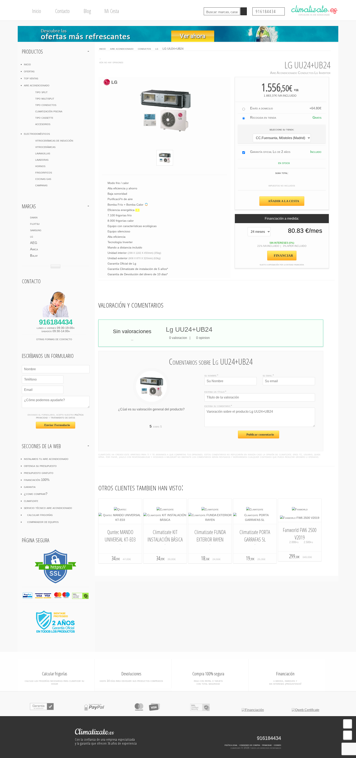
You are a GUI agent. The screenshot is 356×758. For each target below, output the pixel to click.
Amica (34, 249)
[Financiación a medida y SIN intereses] (253, 710)
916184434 (267, 11)
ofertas (29, 71)
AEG (33, 243)
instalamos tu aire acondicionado (46, 458)
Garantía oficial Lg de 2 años (270, 151)
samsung (35, 230)
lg (31, 236)
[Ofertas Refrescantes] (178, 34)
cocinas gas (43, 178)
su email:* (268, 375)
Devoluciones (131, 673)
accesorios (42, 124)
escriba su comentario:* (218, 406)
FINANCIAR (283, 255)
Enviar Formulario (56, 425)
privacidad (267, 745)
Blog (87, 11)
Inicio (36, 11)
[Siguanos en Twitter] (271, 731)
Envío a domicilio (261, 108)
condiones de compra (249, 745)
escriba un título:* (215, 391)
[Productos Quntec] (120, 509)
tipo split (41, 92)
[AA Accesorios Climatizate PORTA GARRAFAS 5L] (254, 519)
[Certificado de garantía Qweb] (305, 710)
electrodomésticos (37, 133)
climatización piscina (48, 111)
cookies (277, 745)
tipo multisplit (44, 98)
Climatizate (94, 732)
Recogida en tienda (263, 117)
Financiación (285, 673)
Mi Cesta (111, 11)
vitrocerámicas (45, 147)
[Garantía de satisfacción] (42, 710)
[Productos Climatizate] (165, 509)
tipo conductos (45, 105)
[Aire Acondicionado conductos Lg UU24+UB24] (164, 158)
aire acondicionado (36, 85)
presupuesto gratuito (38, 472)
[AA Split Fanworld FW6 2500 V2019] (299, 517)
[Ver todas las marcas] (55, 266)
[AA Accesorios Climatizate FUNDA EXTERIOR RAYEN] (210, 519)
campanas (41, 185)
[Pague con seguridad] (94, 710)
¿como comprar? (35, 494)
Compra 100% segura (208, 673)
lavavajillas (42, 153)
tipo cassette (44, 117)
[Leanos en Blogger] (278, 731)
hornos (40, 166)
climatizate (31, 501)
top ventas (31, 78)
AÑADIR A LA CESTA (283, 201)
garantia (29, 487)
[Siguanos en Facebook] (264, 731)
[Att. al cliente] (347, 723)
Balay (34, 255)
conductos (144, 48)
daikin (33, 217)
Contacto (62, 11)
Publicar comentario (260, 434)
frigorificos (43, 172)
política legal (231, 745)
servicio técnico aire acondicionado (48, 508)
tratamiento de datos (63, 417)
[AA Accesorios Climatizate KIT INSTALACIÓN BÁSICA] (165, 519)
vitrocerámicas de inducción (54, 140)
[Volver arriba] (347, 735)
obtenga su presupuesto (40, 465)
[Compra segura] (147, 710)
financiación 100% (36, 480)
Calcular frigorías (54, 673)
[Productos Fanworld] (300, 509)
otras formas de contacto (54, 339)
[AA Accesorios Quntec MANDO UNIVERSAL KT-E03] (120, 519)
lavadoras (41, 159)
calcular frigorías (39, 515)
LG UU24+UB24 (173, 48)
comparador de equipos (42, 522)
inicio (27, 64)
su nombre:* (211, 375)
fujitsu (35, 223)
